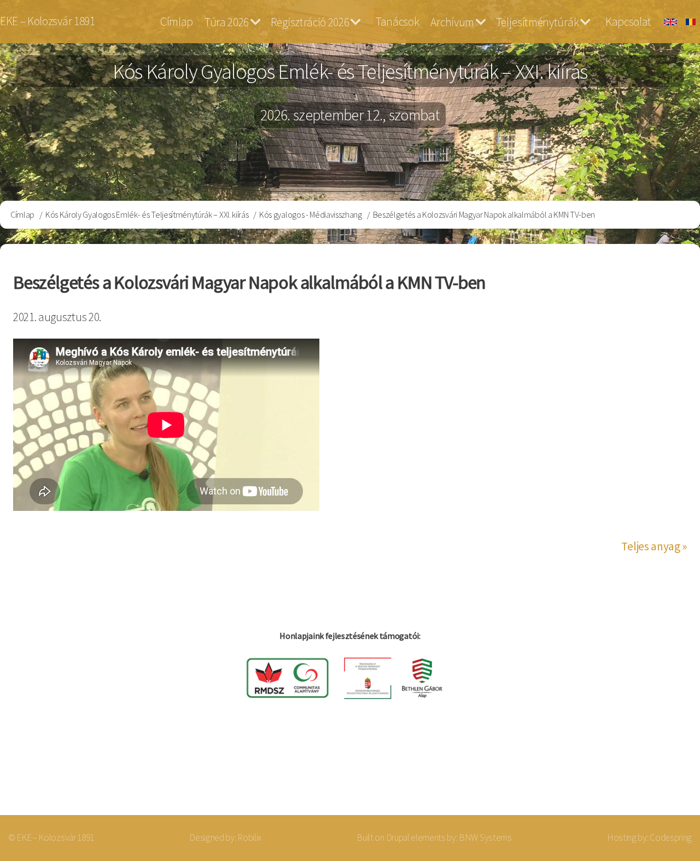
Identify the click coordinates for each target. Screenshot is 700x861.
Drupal (398, 837)
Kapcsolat (628, 21)
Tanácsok (397, 21)
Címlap (176, 21)
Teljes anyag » (654, 546)
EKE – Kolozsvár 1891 (47, 21)
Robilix (249, 837)
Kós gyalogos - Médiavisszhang (310, 214)
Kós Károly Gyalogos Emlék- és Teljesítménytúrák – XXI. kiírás (146, 214)
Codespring (671, 837)
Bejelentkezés (643, 771)
